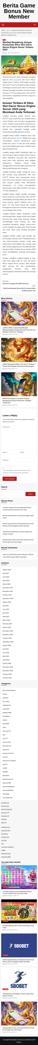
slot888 (5, 772)
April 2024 (6, 660)
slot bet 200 (6, 742)
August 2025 (7, 602)
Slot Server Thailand (9, 760)
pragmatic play (6, 853)
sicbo (4, 727)
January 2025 (7, 627)
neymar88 (17, 80)
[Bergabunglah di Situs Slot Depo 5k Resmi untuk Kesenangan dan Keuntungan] (19, 1013)
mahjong (4, 819)
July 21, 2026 (12, 963)
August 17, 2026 (12, 895)
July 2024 (6, 649)
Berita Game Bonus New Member (19, 11)
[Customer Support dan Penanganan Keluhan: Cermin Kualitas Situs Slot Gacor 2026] (19, 877)
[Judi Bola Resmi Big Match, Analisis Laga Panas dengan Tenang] (19, 979)
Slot (4, 39)
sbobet (5, 720)
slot (2, 843)
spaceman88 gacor (9, 786)
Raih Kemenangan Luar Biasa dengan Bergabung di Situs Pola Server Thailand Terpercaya (17, 400)
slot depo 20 (5, 816)
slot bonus (4, 834)
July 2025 (6, 605)
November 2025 (8, 591)
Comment (6, 427)
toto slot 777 (5, 812)
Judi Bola (5, 698)
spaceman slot (5, 830)
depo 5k (3, 822)
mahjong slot (7, 705)
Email (22, 452)
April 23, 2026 (12, 405)
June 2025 (6, 609)
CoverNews (27, 1039)
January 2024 (7, 663)
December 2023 (8, 667)
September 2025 (8, 598)
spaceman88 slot (8, 790)
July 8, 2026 (11, 997)
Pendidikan (6, 716)
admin (5, 53)
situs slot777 (7, 731)
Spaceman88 (7, 783)
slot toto (4, 840)
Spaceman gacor (8, 779)
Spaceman (6, 775)
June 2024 (6, 652)
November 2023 (8, 670)
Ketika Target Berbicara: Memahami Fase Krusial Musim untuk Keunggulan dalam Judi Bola (18, 525)
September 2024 (8, 642)
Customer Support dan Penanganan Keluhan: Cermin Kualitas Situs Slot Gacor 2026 (17, 509)
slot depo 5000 (6, 857)
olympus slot (5, 837)
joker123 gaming (6, 809)
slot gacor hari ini (8, 753)
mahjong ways (5, 827)
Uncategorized (7, 797)
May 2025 (6, 613)
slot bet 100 (5, 806)
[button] (3, 24)
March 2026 (6, 584)
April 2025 (6, 616)
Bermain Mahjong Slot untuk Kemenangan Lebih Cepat (18, 517)
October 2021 (7, 678)
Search (4, 487)
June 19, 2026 (12, 334)
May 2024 (6, 656)
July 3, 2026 (11, 1032)
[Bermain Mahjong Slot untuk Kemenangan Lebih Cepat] (19, 911)
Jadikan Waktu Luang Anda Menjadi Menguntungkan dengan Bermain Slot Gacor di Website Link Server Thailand (19, 330)
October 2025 (7, 595)
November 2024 (8, 634)
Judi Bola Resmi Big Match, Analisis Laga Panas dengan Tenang (17, 533)
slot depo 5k (5, 803)
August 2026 (7, 569)
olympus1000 (7, 712)
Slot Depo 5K (7, 746)
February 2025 (7, 624)
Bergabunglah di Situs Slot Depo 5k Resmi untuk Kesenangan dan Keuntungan (18, 541)
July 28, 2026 (12, 929)
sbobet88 (6, 723)
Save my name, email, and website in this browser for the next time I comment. (17, 471)
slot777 (19, 138)
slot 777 (5, 738)
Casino (5, 694)
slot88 (5, 768)
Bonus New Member (9, 690)
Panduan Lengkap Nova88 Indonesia (15, 282)
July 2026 (6, 573)
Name (5, 452)
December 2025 (8, 587)
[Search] (35, 24)
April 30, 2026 (12, 368)
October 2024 (7, 638)
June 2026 (6, 577)
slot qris (5, 757)
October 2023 (7, 674)
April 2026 (6, 580)
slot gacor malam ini (7, 847)
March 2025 (6, 620)
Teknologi (6, 794)
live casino (6, 701)
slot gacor (6, 749)
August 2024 (7, 645)
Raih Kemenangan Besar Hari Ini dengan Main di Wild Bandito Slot (19, 288)
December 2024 (8, 631)
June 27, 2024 (13, 53)
